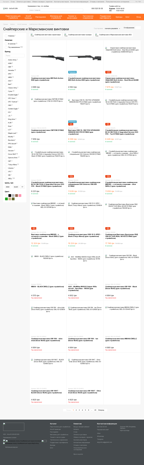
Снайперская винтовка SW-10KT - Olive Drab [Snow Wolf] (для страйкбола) (84, 392)
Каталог (6, 2)
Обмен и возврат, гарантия (42, 2)
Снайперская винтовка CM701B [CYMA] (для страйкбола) (47, 131)
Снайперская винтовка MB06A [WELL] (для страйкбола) (121, 340)
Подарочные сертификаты (105, 17)
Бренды (119, 17)
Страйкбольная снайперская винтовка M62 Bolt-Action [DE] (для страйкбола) (84, 79)
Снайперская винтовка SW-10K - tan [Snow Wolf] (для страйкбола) (83, 340)
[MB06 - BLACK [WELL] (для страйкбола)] (48, 266)
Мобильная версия (11, 447)
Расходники (40, 17)
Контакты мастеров (61, 2)
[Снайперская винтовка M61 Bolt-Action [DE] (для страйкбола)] (48, 57)
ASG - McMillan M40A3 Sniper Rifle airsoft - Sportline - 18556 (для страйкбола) (82, 288)
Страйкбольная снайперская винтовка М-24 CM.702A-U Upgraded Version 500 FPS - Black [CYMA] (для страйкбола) (47, 184)
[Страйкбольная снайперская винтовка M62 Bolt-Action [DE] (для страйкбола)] (85, 57)
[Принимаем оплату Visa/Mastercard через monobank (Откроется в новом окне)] (23, 441)
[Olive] (13, 198)
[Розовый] (20, 195)
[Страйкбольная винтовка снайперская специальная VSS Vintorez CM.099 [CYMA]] (85, 162)
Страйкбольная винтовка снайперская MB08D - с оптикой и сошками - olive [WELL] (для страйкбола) (121, 184)
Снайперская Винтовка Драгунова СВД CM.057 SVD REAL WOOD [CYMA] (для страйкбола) (121, 236)
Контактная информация (79, 2)
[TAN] (9, 198)
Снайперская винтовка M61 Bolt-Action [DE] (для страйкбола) (47, 79)
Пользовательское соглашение (117, 2)
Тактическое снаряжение (88, 17)
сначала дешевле (111, 28)
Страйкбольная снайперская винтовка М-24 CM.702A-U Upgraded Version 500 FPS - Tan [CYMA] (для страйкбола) (121, 132)
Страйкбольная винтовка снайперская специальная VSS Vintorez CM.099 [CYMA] (84, 184)
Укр (136, 1)
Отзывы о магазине (97, 2)
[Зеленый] (6, 198)
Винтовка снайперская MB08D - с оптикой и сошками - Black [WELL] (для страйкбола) (47, 236)
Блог (127, 17)
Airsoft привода (28, 17)
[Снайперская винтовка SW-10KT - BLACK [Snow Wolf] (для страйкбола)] (48, 370)
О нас (13, 2)
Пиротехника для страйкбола (12, 17)
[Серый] (13, 195)
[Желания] (128, 8)
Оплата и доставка (24, 2)
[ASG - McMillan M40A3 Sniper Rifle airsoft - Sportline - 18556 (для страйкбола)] (85, 266)
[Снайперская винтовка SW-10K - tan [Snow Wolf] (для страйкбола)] (85, 318)
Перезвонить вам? (103, 429)
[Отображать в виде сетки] (136, 27)
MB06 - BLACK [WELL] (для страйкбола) (47, 287)
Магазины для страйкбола (56, 17)
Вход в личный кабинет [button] (81, 427)
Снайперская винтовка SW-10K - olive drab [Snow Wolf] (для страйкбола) (46, 340)
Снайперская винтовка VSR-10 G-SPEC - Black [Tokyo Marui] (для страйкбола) (84, 235)
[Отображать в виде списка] (139, 27)
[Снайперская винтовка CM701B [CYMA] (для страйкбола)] (48, 109)
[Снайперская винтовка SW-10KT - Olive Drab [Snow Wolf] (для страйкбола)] (85, 370)
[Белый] (6, 195)
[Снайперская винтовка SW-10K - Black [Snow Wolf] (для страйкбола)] (122, 266)
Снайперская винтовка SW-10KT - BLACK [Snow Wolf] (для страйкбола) (46, 392)
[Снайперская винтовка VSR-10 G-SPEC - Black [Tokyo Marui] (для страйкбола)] (85, 214)
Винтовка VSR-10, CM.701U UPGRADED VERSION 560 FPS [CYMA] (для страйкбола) (84, 132)
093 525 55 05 (97, 8)
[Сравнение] (133, 8)
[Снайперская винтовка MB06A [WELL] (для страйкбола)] (122, 318)
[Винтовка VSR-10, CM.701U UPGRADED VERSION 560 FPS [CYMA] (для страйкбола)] (85, 109)
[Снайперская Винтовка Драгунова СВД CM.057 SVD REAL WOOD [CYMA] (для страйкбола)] (122, 214)
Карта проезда (124, 430)
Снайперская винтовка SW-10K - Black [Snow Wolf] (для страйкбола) (121, 287)
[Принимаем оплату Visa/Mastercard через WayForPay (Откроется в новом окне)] (21, 443)
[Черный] (9, 195)
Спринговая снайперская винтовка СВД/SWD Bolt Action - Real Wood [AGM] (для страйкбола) (122, 80)
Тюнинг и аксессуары (72, 17)
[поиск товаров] (81, 10)
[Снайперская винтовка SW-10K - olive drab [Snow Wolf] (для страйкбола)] (48, 318)
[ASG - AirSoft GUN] (13, 427)
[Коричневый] (16, 195)
